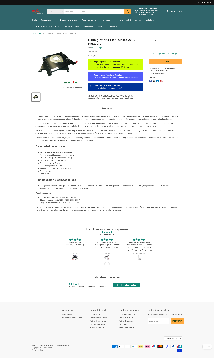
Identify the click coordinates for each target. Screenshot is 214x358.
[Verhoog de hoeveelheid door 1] (169, 46)
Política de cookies (126, 321)
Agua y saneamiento (90, 20)
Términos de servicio (126, 327)
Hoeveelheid (154, 41)
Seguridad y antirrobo (92, 26)
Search (34, 345)
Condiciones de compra (98, 318)
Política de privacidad (126, 318)
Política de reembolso (62, 345)
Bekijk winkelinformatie (157, 73)
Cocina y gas (108, 20)
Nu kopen (165, 61)
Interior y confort (124, 20)
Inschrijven (177, 321)
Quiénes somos (66, 314)
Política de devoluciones (98, 321)
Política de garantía (97, 327)
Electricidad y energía (69, 20)
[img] (107, 232)
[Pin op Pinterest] (161, 81)
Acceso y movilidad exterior (146, 20)
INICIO (34, 20)
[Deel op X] (154, 81)
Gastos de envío (96, 314)
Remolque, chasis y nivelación (67, 26)
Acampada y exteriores (41, 26)
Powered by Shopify (38, 350)
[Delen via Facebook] (150, 81)
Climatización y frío (48, 20)
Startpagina (36, 34)
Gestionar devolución (97, 324)
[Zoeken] (127, 11)
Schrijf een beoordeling (126, 285)
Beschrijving (107, 108)
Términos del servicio (46, 345)
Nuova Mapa (97, 48)
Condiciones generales (127, 314)
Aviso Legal (123, 324)
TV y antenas (110, 26)
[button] (105, 263)
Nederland (203, 2)
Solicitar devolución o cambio (71, 318)
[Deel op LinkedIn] (157, 81)
